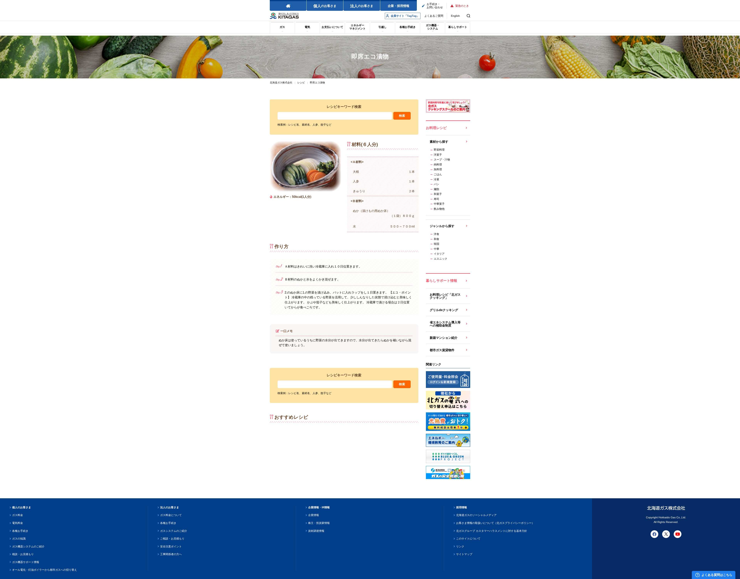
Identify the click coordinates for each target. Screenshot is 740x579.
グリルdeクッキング (444, 310)
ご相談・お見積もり (172, 538)
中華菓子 (439, 203)
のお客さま (324, 6)
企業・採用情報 (398, 6)
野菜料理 (439, 149)
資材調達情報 (316, 530)
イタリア (439, 253)
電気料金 (17, 522)
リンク (460, 546)
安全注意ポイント (171, 546)
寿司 (436, 199)
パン (436, 184)
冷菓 (436, 179)
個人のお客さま (21, 507)
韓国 (436, 243)
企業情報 (313, 515)
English (455, 15)
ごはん (438, 174)
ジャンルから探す (442, 226)
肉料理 (438, 164)
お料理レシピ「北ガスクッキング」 (445, 296)
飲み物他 (439, 208)
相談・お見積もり (23, 554)
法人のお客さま (169, 507)
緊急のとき (462, 5)
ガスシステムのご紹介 (173, 530)
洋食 (436, 234)
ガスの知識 (19, 538)
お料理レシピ (436, 128)
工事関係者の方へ (171, 554)
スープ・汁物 (442, 159)
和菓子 (438, 194)
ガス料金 (17, 515)
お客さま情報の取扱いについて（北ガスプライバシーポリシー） (495, 522)
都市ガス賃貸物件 (442, 350)
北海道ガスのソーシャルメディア (476, 515)
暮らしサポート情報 (441, 281)
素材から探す (439, 141)
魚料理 (438, 169)
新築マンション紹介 (443, 337)
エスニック (440, 258)
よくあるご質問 (433, 15)
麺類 (436, 189)
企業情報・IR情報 (319, 507)
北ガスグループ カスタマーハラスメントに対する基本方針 (491, 530)
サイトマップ (464, 554)
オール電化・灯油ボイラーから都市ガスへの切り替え (44, 569)
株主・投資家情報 (319, 522)
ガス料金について (171, 515)
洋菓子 (438, 154)
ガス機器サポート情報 (25, 562)
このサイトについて (468, 538)
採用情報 (461, 507)
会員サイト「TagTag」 (405, 15)
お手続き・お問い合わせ (435, 6)
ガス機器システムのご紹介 (28, 546)
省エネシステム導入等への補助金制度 (445, 324)
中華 (436, 248)
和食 (436, 239)
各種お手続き (20, 530)
